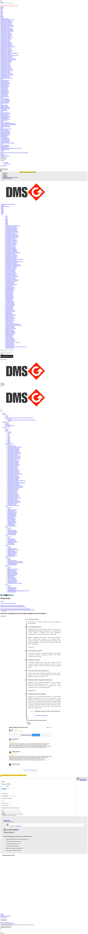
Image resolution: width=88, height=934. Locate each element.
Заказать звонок (4, 168)
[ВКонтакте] (1, 595)
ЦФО (9, 508)
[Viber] (8, 595)
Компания (7, 424)
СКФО (9, 559)
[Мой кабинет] (1, 409)
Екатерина (7, 820)
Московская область (12, 445)
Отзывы (2, 914)
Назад (7, 415)
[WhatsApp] (9, 595)
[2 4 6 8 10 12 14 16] (38, 800)
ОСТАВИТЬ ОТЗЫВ (32, 172)
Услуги (6, 416)
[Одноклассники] (3, 595)
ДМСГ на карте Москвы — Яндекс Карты (30, 772)
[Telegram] (13, 595)
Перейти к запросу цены (5, 927)
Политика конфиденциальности (8, 923)
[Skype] (11, 595)
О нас (1, 913)
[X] (6, 595)
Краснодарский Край (22, 609)
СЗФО (9, 547)
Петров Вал (83, 780)
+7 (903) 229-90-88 (12, 829)
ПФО (9, 568)
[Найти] (1, 354)
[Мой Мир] (4, 595)
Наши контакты (3, 917)
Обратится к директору (24, 172)
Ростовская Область (31, 609)
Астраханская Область (13, 609)
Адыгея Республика (4, 609)
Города (6, 429)
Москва (9, 432)
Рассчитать (4, 814)
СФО (9, 537)
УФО (9, 586)
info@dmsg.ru (4, 165)
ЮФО (9, 529)
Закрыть (29, 723)
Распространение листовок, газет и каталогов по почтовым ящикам (21, 419)
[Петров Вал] (3, 616)
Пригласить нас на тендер (5, 915)
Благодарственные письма (7, 3)
